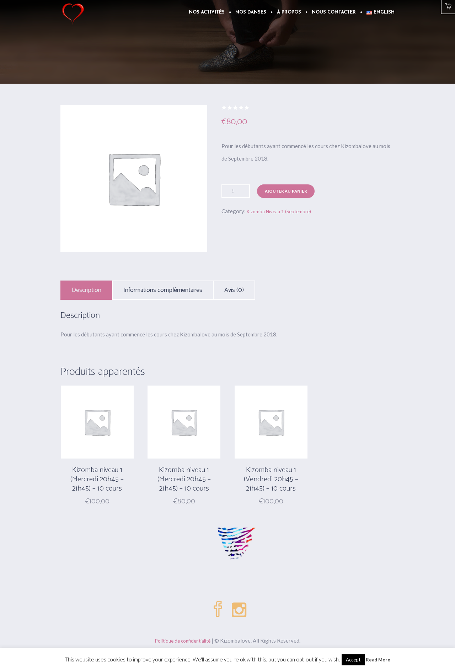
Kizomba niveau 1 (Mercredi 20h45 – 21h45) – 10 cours (97, 479)
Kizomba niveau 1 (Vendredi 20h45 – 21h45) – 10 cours (271, 479)
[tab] (86, 290)
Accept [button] (353, 660)
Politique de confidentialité (182, 641)
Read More (378, 660)
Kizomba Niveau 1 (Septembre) (279, 211)
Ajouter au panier (286, 191)
